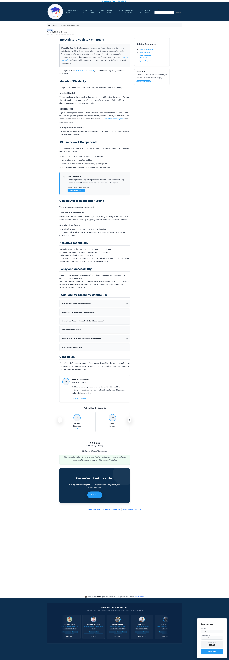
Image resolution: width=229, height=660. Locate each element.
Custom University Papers (72, 12)
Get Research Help (75, 190)
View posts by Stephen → (79, 398)
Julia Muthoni (70, 34)
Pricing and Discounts (129, 12)
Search (156, 10)
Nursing (54, 25)
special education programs (113, 119)
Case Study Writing (145, 55)
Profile (77, 429)
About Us (85, 12)
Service (203, 628)
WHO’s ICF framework (85, 71)
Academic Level (205, 635)
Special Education (144, 52)
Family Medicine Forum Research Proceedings (104, 509)
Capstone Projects (145, 61)
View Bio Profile (139, 596)
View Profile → (69, 636)
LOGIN (141, 12)
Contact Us (101, 12)
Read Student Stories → (143, 81)
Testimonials (120, 12)
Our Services (92, 12)
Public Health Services (146, 58)
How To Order (109, 12)
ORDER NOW (147, 12)
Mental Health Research (146, 49)
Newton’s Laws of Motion (131, 509)
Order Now (95, 495)
